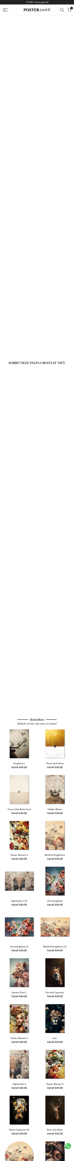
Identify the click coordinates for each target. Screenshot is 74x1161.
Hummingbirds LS (19, 946)
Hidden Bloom (55, 809)
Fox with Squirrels (55, 992)
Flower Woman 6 (54, 1084)
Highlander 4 (19, 1084)
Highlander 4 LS (19, 900)
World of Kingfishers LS (55, 946)
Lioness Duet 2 (19, 992)
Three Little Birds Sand (19, 809)
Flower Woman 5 (19, 1038)
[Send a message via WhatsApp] (68, 1146)
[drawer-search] (62, 10)
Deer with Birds (55, 1129)
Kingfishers (19, 763)
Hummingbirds (55, 900)
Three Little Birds (55, 763)
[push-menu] (5, 9)
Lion (55, 1038)
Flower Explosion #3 (19, 1129)
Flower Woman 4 (19, 855)
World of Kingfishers (55, 855)
